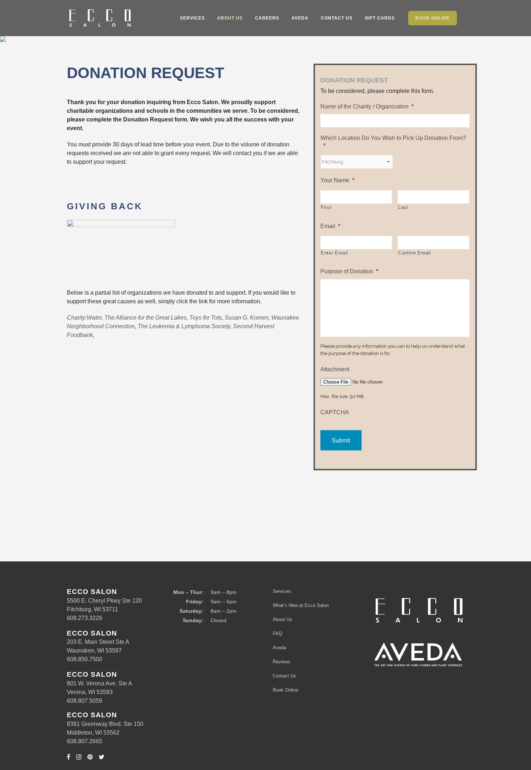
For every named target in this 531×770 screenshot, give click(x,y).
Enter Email (334, 253)
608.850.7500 (84, 659)
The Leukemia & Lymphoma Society (184, 326)
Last (403, 207)
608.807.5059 (84, 701)
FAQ (277, 633)
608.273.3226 (84, 618)
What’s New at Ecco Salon (301, 605)
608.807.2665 (84, 741)
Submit (341, 440)
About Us (282, 619)
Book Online (285, 690)
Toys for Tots (205, 318)
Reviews (281, 661)
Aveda (279, 647)
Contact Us (284, 676)
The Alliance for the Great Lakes (145, 318)
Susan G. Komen (246, 318)
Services (282, 591)
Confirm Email (414, 253)
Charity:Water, (85, 318)
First (326, 207)
